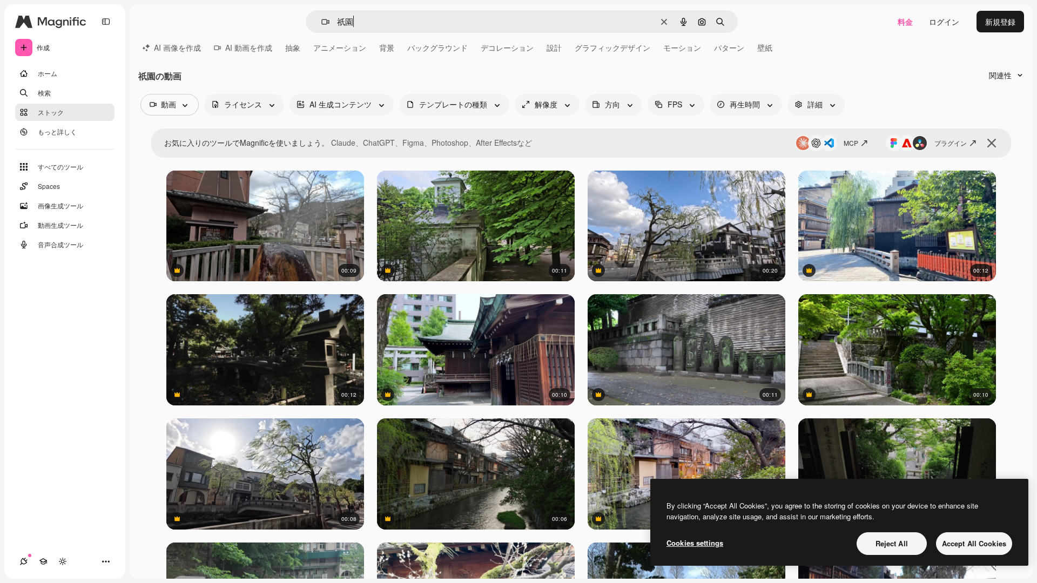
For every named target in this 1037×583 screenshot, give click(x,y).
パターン (729, 47)
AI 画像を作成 (177, 47)
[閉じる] (991, 143)
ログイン (944, 21)
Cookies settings (694, 543)
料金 (905, 21)
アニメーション (339, 47)
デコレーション (507, 47)
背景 (386, 47)
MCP (851, 142)
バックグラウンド (437, 47)
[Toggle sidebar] (106, 21)
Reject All (892, 543)
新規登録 (1000, 21)
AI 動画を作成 (248, 47)
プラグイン (950, 142)
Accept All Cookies (974, 543)
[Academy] (43, 561)
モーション (682, 47)
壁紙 (764, 47)
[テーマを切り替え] (62, 561)
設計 (554, 47)
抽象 (292, 47)
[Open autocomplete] (321, 22)
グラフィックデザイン (612, 47)
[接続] (23, 561)
